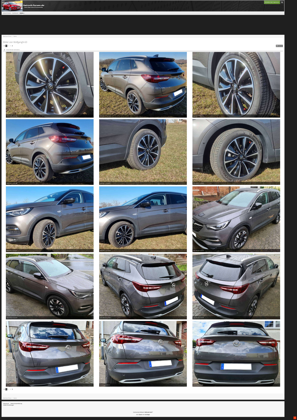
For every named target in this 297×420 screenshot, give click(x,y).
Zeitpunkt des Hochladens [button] (13, 49)
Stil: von (143, 414)
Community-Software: (143, 412)
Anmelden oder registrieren (272, 2)
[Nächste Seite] (12, 46)
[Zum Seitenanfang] (294, 417)
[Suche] (282, 2)
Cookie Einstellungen (8, 405)
